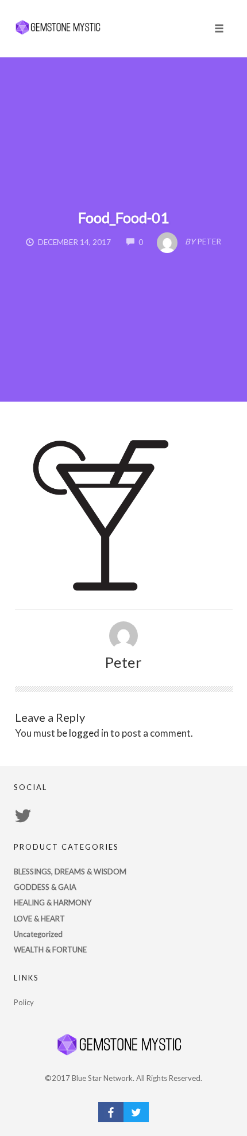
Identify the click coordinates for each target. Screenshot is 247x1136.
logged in (89, 733)
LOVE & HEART (39, 918)
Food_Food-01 (123, 217)
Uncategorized (38, 934)
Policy (24, 1002)
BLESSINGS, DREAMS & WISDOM (70, 871)
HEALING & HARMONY (52, 902)
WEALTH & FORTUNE (50, 949)
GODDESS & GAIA (45, 887)
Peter (123, 662)
